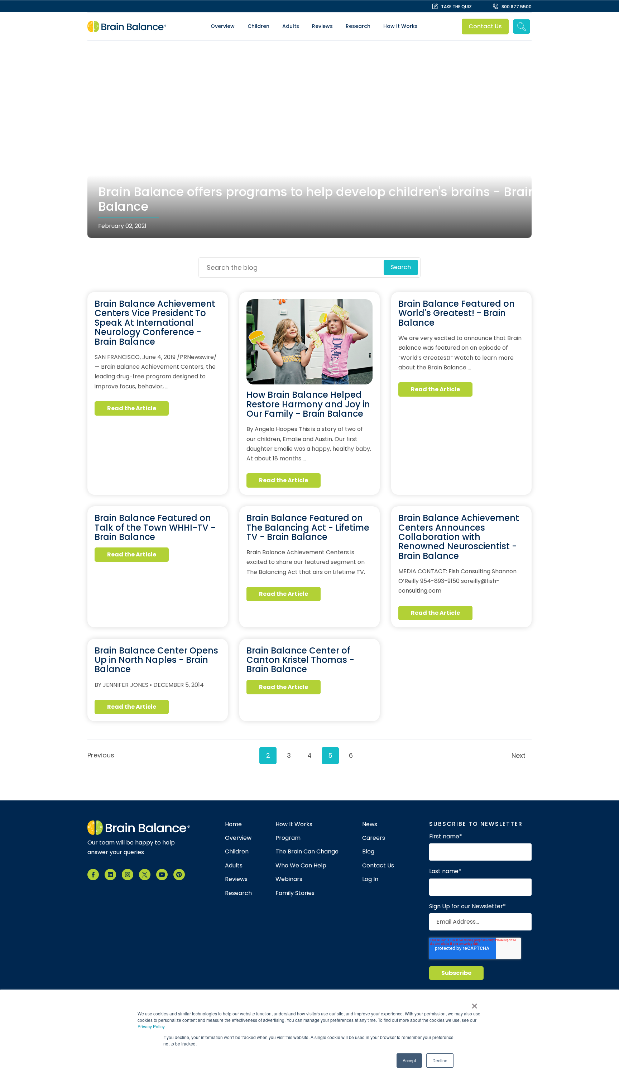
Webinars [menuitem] (288, 879)
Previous (98, 755)
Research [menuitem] (358, 26)
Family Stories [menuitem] (295, 893)
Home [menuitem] (233, 824)
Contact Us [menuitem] (378, 866)
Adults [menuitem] (290, 26)
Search (401, 267)
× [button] (474, 1003)
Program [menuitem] (288, 838)
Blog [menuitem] (368, 852)
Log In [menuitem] (370, 879)
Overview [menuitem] (223, 26)
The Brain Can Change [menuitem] (307, 852)
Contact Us (485, 26)
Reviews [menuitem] (322, 26)
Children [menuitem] (258, 26)
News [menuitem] (369, 824)
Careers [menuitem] (373, 838)
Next (519, 755)
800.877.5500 (517, 7)
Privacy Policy (151, 1026)
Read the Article (132, 408)
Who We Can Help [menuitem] (300, 866)
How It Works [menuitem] (400, 26)
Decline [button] (439, 1060)
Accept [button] (409, 1060)
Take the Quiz (456, 7)
